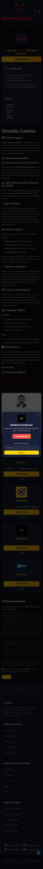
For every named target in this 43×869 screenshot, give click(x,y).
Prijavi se (21, 452)
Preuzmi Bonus (22, 436)
